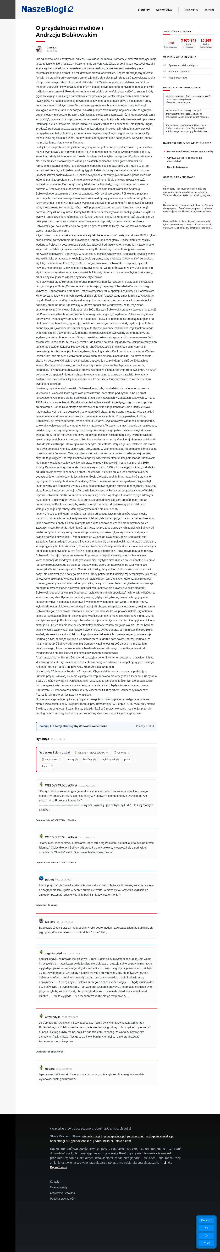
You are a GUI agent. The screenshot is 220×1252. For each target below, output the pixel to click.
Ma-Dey (89, 759)
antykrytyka (52, 1017)
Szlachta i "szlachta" (179, 71)
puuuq (72, 759)
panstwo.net (135, 1136)
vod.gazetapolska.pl (160, 1136)
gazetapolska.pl (113, 1136)
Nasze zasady (58, 1187)
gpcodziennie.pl (81, 1141)
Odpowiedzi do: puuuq (46, 905)
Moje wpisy (191, 9)
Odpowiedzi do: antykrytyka (49, 1052)
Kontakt (54, 1181)
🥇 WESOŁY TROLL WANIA (91, 752)
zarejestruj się (64, 726)
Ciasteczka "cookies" (63, 1193)
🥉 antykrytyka (51, 759)
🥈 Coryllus (122, 752)
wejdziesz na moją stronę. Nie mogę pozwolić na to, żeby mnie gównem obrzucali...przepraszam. (188, 99)
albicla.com (123, 1141)
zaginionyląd (110, 759)
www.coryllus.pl (54, 703)
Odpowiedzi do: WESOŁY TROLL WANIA (55, 820)
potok (129, 759)
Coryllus (52, 47)
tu (72, 1153)
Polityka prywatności (62, 1198)
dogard (47, 766)
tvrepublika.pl (104, 1141)
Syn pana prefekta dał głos (183, 65)
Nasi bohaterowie (178, 77)
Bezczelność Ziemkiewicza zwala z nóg (190, 151)
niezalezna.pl (91, 1136)
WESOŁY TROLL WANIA (61, 785)
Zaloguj (209, 9)
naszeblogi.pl (59, 1141)
